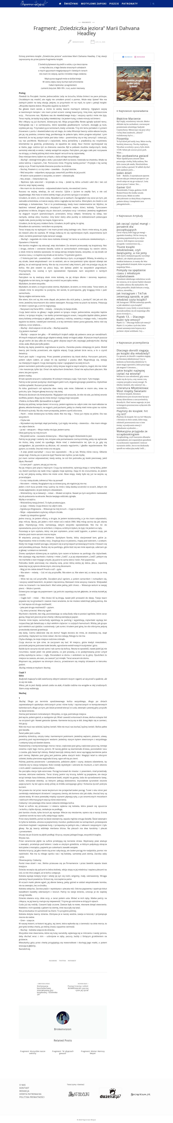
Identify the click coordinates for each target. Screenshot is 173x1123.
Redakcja (24, 1091)
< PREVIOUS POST (43, 983)
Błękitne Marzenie (129, 118)
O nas (22, 1085)
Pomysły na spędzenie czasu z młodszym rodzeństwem (131, 273)
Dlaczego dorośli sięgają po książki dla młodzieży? (133, 352)
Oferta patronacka (30, 1094)
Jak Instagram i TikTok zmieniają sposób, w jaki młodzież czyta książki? (133, 296)
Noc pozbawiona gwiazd (132, 155)
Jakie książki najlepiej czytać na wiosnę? (131, 372)
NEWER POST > (83, 983)
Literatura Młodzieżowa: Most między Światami (133, 389)
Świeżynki (71, 3)
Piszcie (114, 3)
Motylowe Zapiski (94, 3)
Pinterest (72, 960)
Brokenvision (78, 42)
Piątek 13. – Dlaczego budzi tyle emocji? (131, 318)
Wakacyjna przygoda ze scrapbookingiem (132, 432)
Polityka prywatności (32, 1097)
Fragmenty (86, 22)
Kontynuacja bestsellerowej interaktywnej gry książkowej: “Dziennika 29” (47, 990)
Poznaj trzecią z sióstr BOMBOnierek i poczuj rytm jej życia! (78, 988)
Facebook (53, 960)
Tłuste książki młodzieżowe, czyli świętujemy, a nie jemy (132, 250)
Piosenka (123, 138)
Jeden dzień (124, 173)
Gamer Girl (124, 187)
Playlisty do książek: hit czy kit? (132, 412)
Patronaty (130, 3)
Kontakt (24, 1088)
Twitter (62, 960)
